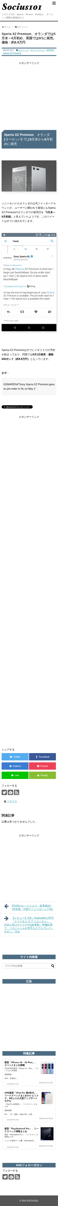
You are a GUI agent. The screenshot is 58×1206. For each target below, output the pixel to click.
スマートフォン (37, 50)
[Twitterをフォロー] (4, 792)
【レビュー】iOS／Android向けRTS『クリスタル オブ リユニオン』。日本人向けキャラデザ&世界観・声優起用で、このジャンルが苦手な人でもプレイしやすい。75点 (29, 925)
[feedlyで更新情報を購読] (10, 792)
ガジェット (24, 50)
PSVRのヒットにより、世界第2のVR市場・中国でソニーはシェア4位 (32, 907)
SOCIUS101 (32, 1200)
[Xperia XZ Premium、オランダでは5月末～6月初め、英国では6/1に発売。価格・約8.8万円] (15, 766)
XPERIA (50, 50)
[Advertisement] (29, 94)
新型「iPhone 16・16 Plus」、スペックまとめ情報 (21, 1063)
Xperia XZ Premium (12, 53)
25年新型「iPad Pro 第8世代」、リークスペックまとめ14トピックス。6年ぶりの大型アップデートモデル (22, 1096)
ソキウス (12, 801)
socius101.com (13, 1084)
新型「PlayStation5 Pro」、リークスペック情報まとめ (22, 1130)
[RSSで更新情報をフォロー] (16, 792)
